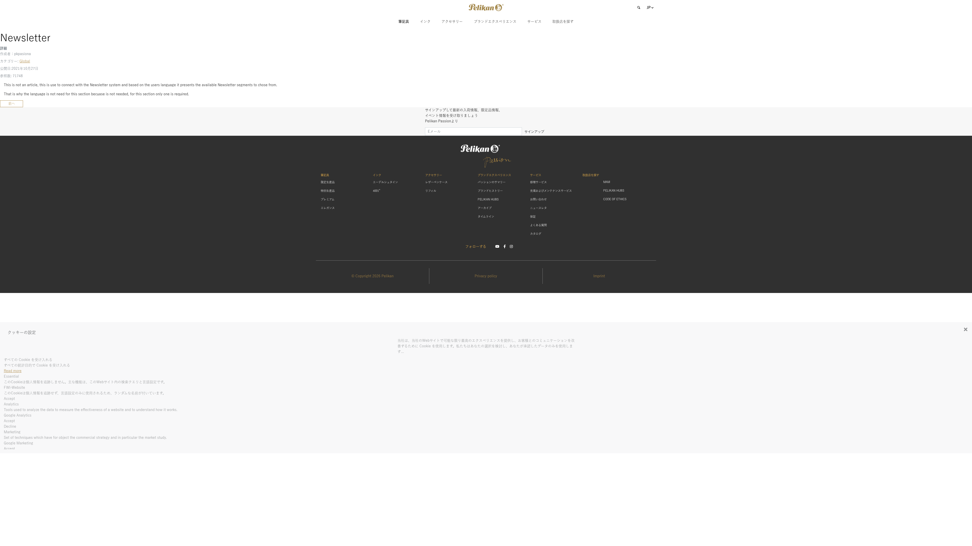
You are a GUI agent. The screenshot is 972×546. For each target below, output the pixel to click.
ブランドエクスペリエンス (495, 21)
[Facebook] (504, 246)
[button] (486, 7)
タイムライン (486, 216)
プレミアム (327, 199)
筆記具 (403, 21)
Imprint (599, 276)
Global (24, 61)
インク (425, 21)
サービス (534, 21)
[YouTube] (497, 246)
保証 (533, 216)
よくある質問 (538, 225)
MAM (606, 181)
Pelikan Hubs (488, 199)
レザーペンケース (436, 182)
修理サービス (538, 182)
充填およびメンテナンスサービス (551, 190)
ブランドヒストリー (490, 190)
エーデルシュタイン (385, 182)
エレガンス (328, 208)
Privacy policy (486, 276)
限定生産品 (328, 182)
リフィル (430, 190)
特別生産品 (328, 190)
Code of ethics (614, 199)
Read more (13, 371)
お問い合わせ (538, 199)
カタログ (535, 233)
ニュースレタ (538, 208)
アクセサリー (452, 21)
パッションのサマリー (491, 182)
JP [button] (649, 7)
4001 (376, 190)
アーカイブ (485, 208)
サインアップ (534, 131)
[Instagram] (511, 246)
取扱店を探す (563, 21)
